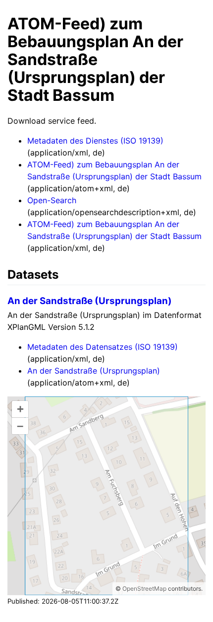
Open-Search (51, 200)
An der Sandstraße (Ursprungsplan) (89, 301)
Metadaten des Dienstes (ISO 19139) (95, 141)
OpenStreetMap (144, 588)
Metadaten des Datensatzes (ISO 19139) (102, 347)
